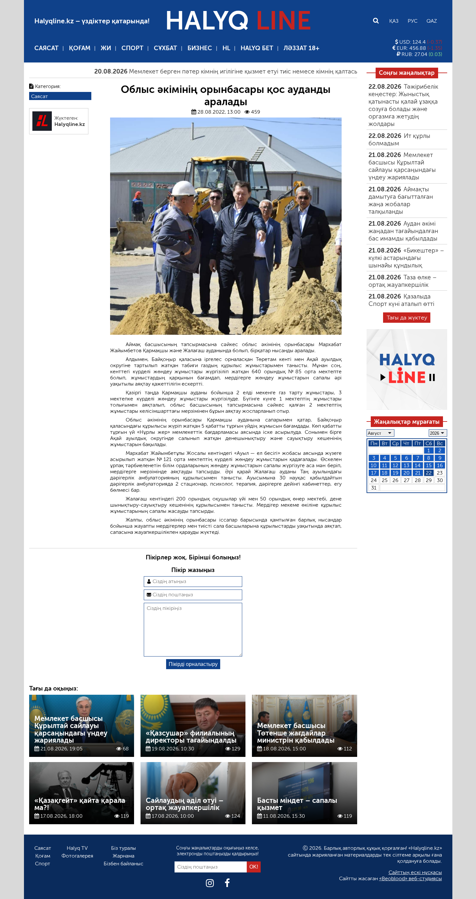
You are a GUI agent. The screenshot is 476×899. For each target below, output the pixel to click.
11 (384, 465)
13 (406, 465)
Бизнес (199, 48)
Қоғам (79, 48)
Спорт (132, 48)
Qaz (431, 21)
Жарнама (123, 856)
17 (373, 473)
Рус (412, 21)
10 (374, 465)
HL (226, 48)
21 (418, 473)
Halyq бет (257, 48)
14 (418, 465)
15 (429, 465)
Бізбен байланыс (123, 863)
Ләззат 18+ (301, 48)
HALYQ (238, 20)
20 (406, 473)
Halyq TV (77, 848)
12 (395, 465)
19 (395, 473)
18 (385, 473)
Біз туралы (123, 848)
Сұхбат (165, 48)
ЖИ (106, 48)
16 (440, 465)
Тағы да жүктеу (407, 317)
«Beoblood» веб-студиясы (410, 878)
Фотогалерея (77, 856)
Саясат (46, 48)
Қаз (394, 21)
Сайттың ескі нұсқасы (415, 872)
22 (429, 473)
